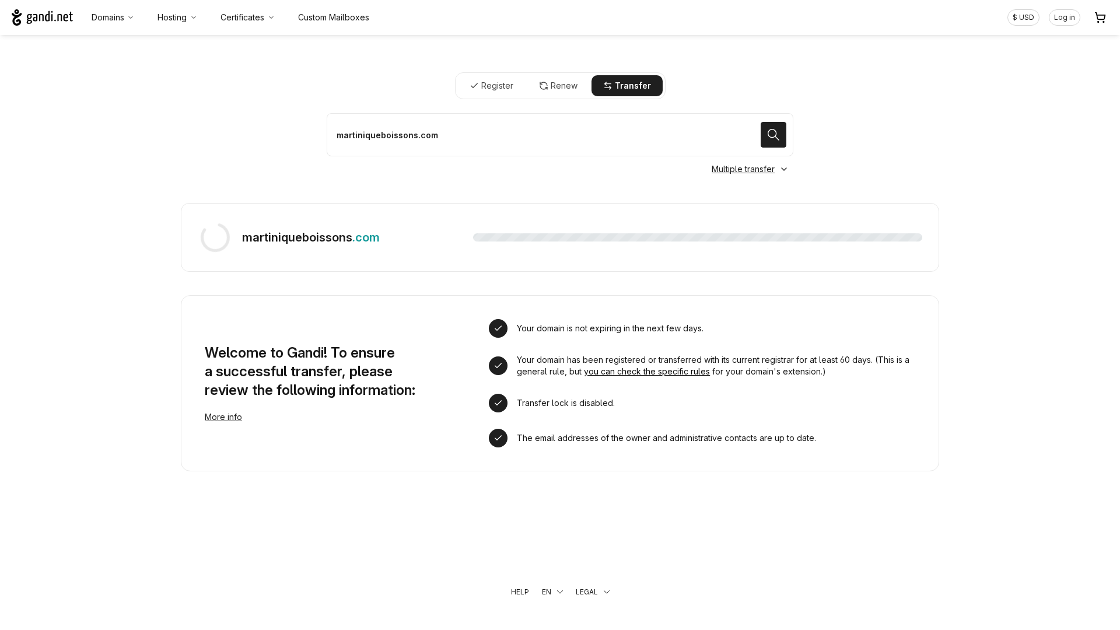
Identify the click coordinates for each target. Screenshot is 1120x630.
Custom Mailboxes (333, 17)
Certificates (242, 17)
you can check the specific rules (647, 371)
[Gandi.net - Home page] (42, 17)
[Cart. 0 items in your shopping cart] (1100, 17)
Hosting (172, 17)
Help (520, 591)
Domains (108, 17)
